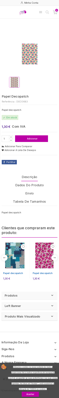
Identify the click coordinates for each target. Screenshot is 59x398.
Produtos (11, 295)
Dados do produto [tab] (29, 185)
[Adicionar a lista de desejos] (23, 246)
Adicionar (31, 138)
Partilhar (11, 162)
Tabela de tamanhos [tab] (29, 201)
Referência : (9, 101)
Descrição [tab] (29, 177)
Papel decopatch (13, 273)
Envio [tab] (29, 193)
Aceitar (30, 394)
